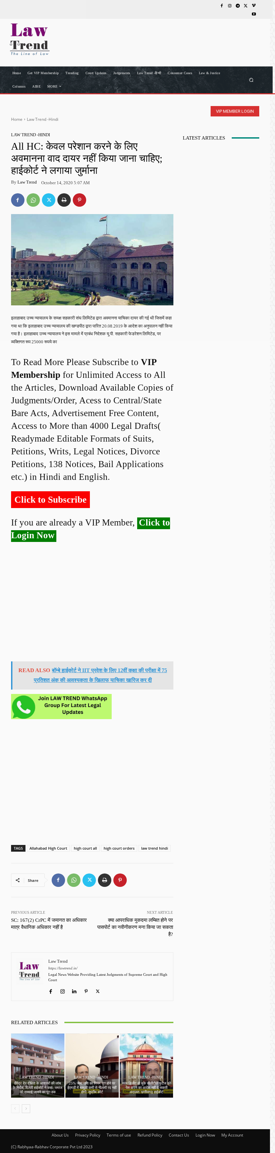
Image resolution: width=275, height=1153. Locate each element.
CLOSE (259, 42)
